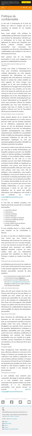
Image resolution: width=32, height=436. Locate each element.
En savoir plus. (8, 4)
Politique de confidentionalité (11, 429)
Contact (6, 425)
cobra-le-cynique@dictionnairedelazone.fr (18, 282)
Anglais (6, 421)
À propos (6, 427)
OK (26, 2)
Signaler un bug (7, 423)
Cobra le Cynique (13, 418)
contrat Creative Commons (12, 416)
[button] (29, 7)
